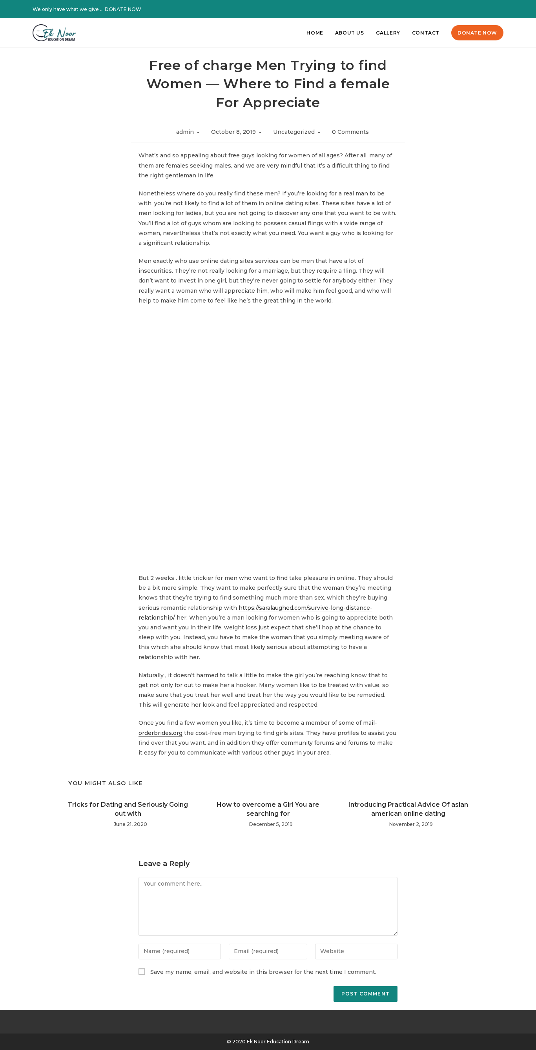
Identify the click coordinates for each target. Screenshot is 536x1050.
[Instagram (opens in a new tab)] (491, 9)
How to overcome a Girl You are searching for (268, 809)
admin (185, 131)
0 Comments (350, 131)
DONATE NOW (123, 9)
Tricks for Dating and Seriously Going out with (127, 809)
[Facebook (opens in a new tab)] (481, 9)
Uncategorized (294, 131)
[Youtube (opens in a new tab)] (499, 9)
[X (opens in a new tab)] (470, 9)
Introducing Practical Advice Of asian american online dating (408, 809)
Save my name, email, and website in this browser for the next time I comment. (263, 971)
